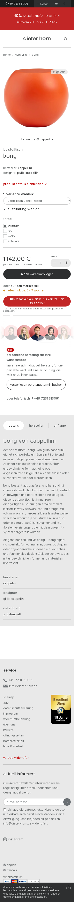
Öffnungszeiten (13, 735)
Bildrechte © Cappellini (37, 139)
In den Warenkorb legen (37, 274)
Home (7, 54)
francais (12, 870)
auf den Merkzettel (25, 286)
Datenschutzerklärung (18, 708)
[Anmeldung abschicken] (67, 802)
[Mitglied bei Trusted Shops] (61, 710)
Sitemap (8, 697)
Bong (35, 54)
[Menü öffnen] (8, 38)
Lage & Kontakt (13, 746)
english (11, 865)
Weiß (11, 236)
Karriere (8, 730)
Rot (10, 230)
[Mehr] (66, 263)
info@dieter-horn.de (23, 686)
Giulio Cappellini (28, 172)
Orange (13, 225)
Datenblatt (13, 614)
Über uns (9, 724)
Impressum (10, 713)
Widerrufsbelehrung (16, 719)
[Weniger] (55, 263)
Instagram (15, 839)
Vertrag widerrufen (16, 757)
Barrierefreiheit (13, 741)
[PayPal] (22, 881)
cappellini (21, 54)
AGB (6, 702)
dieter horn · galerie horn (37, 38)
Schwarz (14, 241)
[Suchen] (65, 38)
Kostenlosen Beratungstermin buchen (36, 384)
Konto (44, 3)
